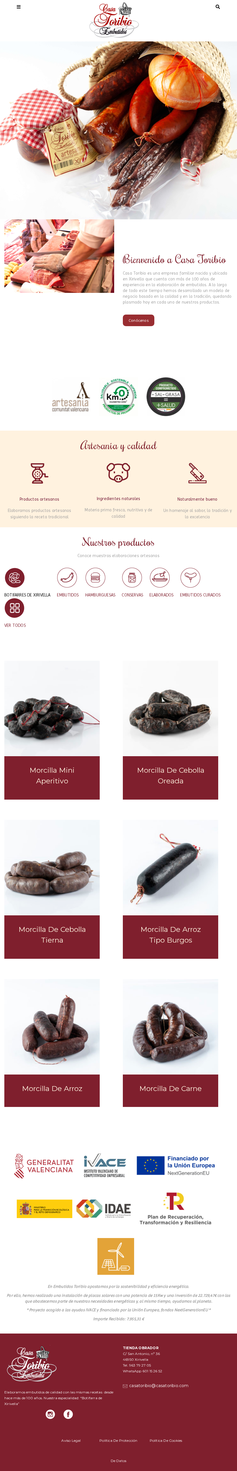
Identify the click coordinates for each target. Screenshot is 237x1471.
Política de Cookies (166, 1440)
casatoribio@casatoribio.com (158, 1385)
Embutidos (68, 595)
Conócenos (139, 320)
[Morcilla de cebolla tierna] (52, 867)
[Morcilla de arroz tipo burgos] (170, 867)
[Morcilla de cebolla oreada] (170, 708)
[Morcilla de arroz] (52, 1027)
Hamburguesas (100, 595)
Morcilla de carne (170, 1088)
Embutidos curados (200, 595)
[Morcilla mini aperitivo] (52, 708)
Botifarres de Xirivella (27, 595)
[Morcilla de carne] (170, 1027)
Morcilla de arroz (52, 1088)
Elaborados (161, 595)
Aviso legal (71, 1440)
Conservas (132, 595)
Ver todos (15, 625)
